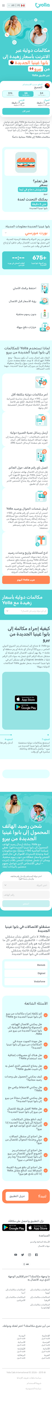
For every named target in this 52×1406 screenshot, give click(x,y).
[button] (16, 5)
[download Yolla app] (38, 1227)
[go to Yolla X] (22, 1254)
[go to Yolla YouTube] (15, 1254)
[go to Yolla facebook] (36, 1254)
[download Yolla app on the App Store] (26, 698)
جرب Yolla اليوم (26, 579)
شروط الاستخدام (34, 1383)
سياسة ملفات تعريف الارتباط (29, 1378)
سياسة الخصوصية (33, 1388)
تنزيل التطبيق (17, 1196)
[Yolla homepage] (42, 5)
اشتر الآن (26, 111)
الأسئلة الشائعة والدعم (40, 1242)
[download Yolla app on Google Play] (26, 707)
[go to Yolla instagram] (29, 1254)
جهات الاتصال (44, 1246)
